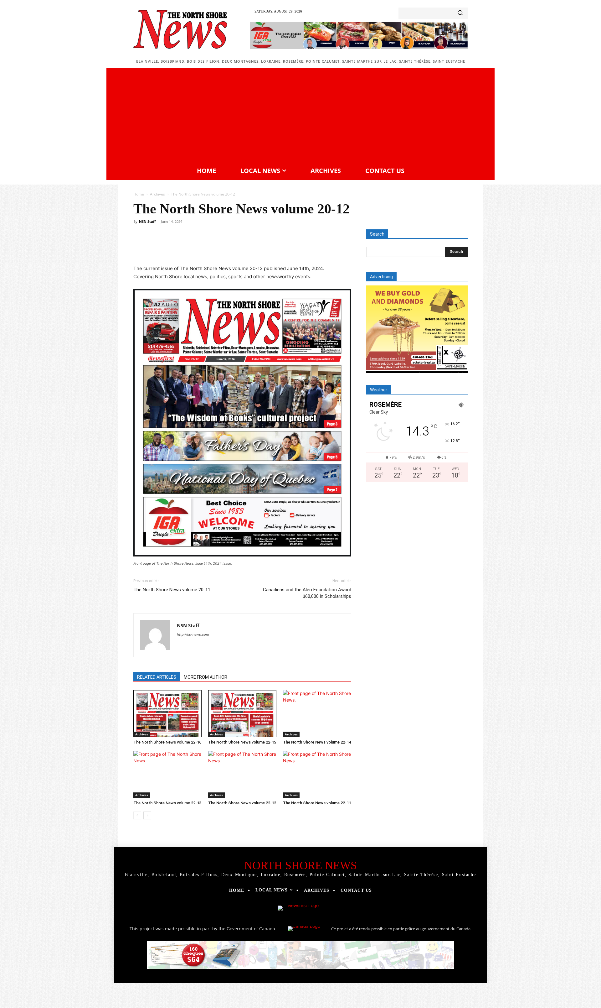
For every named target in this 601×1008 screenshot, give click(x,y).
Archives (157, 194)
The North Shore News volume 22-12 (242, 803)
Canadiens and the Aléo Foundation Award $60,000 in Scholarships (307, 593)
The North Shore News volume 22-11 (317, 803)
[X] (191, 246)
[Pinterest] (205, 246)
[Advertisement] (300, 116)
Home (138, 194)
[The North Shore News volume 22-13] (167, 774)
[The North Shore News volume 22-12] (242, 774)
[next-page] (147, 815)
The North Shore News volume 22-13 (167, 803)
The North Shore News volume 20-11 (171, 590)
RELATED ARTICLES (156, 677)
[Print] (263, 246)
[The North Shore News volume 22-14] (317, 713)
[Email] (248, 246)
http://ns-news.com (193, 634)
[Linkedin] (234, 246)
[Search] (460, 13)
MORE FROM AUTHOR (205, 677)
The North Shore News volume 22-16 (167, 742)
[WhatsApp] (219, 246)
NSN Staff (147, 221)
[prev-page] (137, 815)
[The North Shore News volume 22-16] (167, 713)
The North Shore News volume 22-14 (317, 742)
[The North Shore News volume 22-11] (317, 774)
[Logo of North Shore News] (180, 29)
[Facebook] (176, 246)
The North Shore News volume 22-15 (242, 742)
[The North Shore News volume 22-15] (242, 713)
